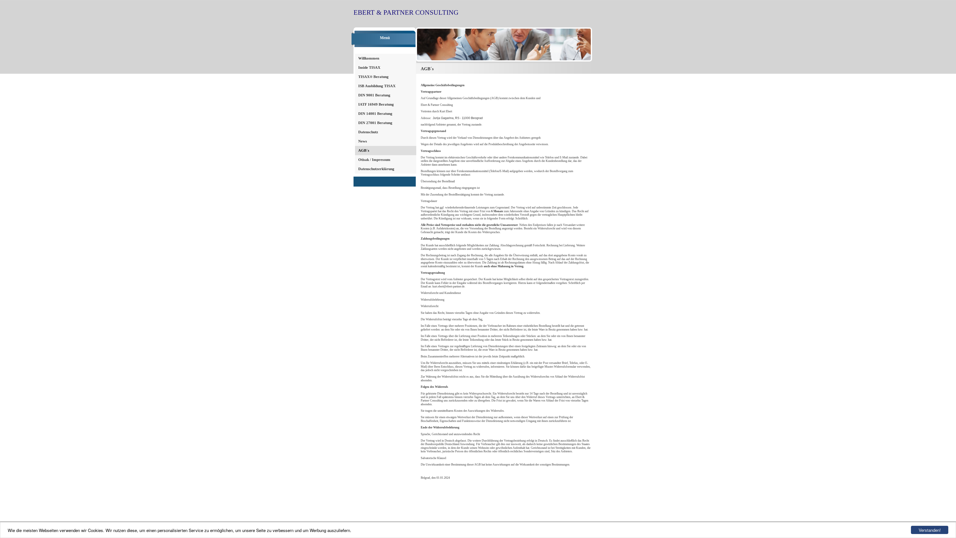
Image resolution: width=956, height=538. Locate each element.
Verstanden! (930, 530)
